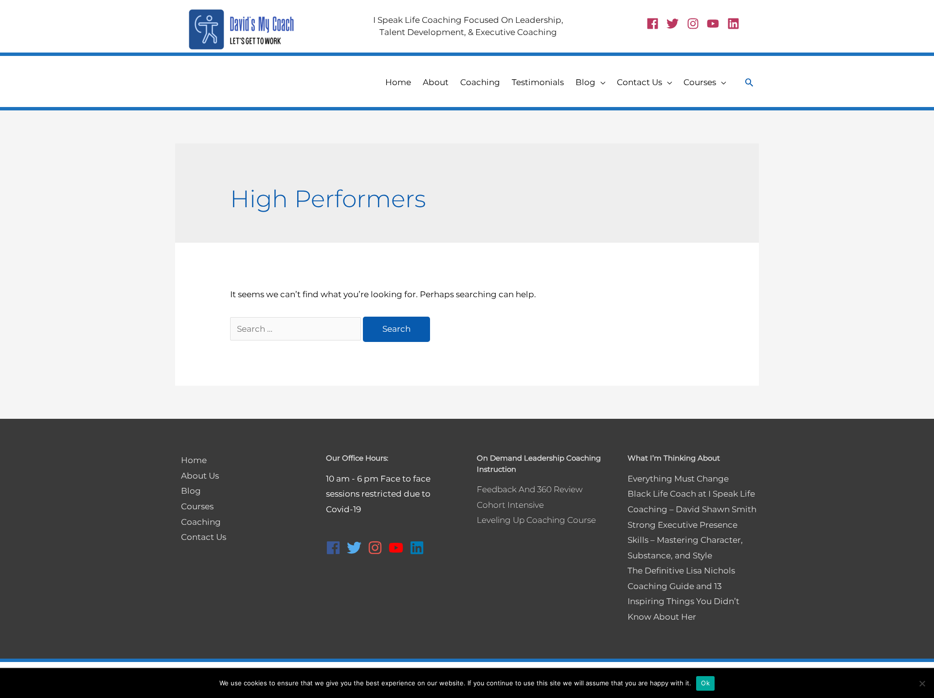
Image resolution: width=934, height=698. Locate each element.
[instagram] (696, 24)
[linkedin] (735, 24)
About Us (200, 476)
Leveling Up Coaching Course (536, 520)
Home (194, 460)
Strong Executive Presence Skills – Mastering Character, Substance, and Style (685, 540)
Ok (705, 683)
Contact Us (203, 537)
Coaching (201, 522)
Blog (191, 491)
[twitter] (675, 24)
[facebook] (656, 24)
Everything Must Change (678, 478)
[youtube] (716, 24)
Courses (197, 506)
